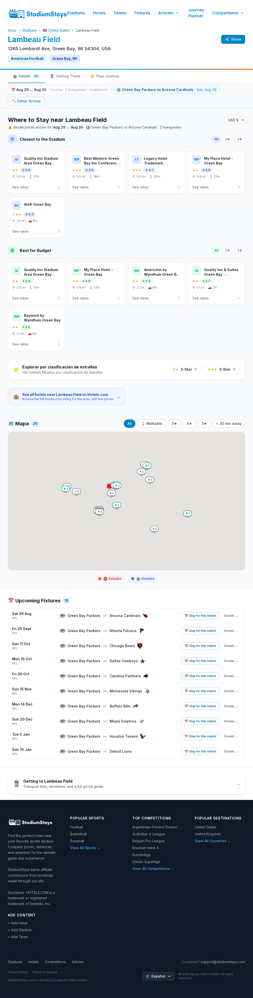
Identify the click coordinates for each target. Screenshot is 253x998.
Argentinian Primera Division (155, 827)
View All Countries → (213, 841)
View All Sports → (85, 848)
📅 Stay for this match (200, 615)
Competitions (225, 12)
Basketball (78, 834)
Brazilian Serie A (145, 848)
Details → (231, 615)
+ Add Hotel (17, 923)
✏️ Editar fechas (26, 101)
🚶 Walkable (151, 423)
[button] (117, 486)
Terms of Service (44, 972)
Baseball (77, 841)
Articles (165, 12)
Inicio (12, 30)
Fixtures (142, 12)
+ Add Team (18, 937)
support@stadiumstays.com (223, 962)
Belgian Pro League (148, 841)
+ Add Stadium (20, 930)
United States (205, 827)
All (216, 139)
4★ (189, 423)
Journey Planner (196, 12)
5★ (204, 423)
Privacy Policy (18, 972)
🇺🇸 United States (56, 30)
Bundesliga (141, 855)
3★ (239, 139)
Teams (119, 12)
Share (236, 39)
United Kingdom (208, 834)
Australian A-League (148, 834)
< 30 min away (228, 423)
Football (76, 827)
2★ (227, 139)
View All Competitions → (153, 868)
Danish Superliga (146, 862)
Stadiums (76, 12)
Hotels (99, 12)
